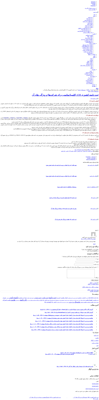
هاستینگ (77, 302)
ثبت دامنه (90, 151)
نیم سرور (18, 300)
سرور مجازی (76, 300)
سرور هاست (72, 300)
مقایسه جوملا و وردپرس (31, 300)
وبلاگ (97, 88)
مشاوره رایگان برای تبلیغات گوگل (90, 287)
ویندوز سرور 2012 (63, 302)
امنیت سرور (75, 297)
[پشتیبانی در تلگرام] (94, 291)
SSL (97, 297)
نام (97, 259)
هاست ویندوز (83, 302)
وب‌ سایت (96, 264)
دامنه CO (71, 151)
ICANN (94, 297)
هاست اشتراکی (6, 300)
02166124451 (95, 386)
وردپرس (71, 302)
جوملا (26, 297)
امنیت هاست (70, 297)
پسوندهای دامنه (94, 91)
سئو (97, 345)
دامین (67, 151)
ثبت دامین (85, 151)
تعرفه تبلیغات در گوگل (93, 284)
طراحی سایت (39, 300)
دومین (8, 297)
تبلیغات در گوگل (94, 340)
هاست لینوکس (96, 302)
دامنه (89, 91)
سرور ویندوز (67, 300)
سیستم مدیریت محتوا (60, 300)
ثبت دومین (79, 151)
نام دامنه (63, 151)
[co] (94, 98)
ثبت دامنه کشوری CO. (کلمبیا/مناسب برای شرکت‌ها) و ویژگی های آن (65, 95)
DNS (92, 297)
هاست (13, 300)
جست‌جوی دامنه (30, 297)
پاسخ (94, 243)
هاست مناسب (90, 302)
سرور (79, 300)
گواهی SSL (53, 302)
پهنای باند (58, 302)
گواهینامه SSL (47, 302)
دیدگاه (96, 277)
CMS (89, 297)
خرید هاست (21, 297)
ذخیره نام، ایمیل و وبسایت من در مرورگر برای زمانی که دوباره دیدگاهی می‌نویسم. (77, 267)
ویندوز (67, 302)
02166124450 (95, 383)
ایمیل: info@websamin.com (92, 388)
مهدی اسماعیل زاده (79, 149)
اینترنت (58, 298)
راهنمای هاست (89, 300)
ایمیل (96, 261)
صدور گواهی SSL (46, 300)
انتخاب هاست (64, 298)
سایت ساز (83, 300)
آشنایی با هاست (81, 297)
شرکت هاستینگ (53, 300)
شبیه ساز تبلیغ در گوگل (92, 290)
